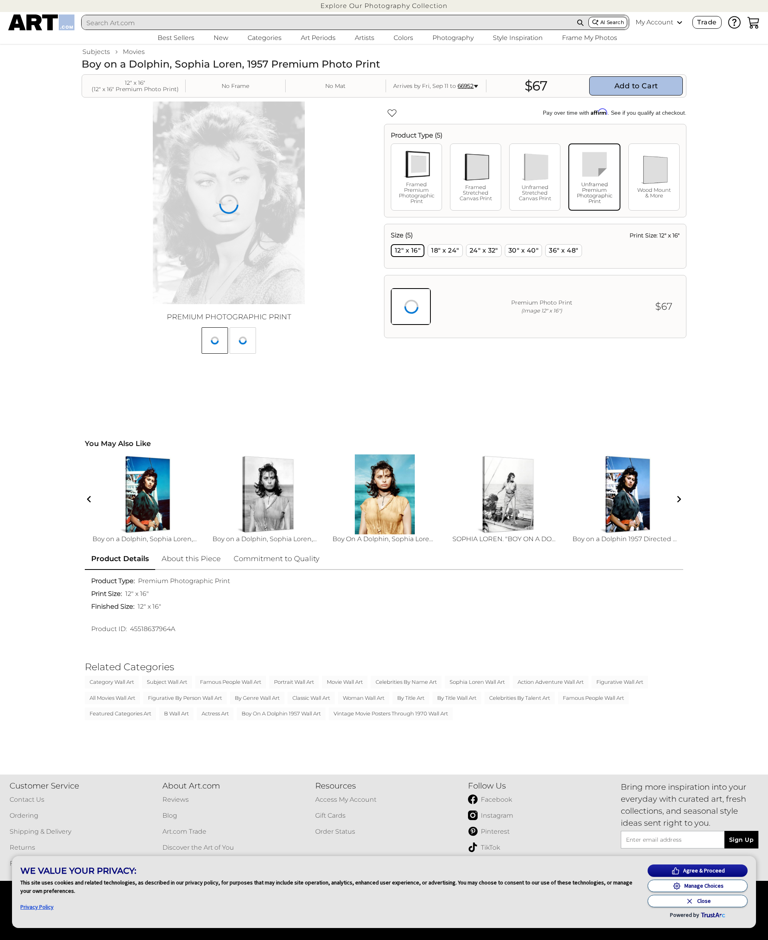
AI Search (612, 22)
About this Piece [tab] (191, 558)
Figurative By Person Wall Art (185, 698)
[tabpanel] (535, 281)
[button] (384, 6)
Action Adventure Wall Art (551, 682)
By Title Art (410, 698)
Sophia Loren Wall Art (477, 682)
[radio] (407, 250)
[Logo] (41, 22)
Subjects (96, 52)
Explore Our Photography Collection (384, 6)
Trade (706, 22)
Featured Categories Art (120, 713)
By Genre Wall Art (257, 698)
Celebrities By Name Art (406, 682)
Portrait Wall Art (294, 682)
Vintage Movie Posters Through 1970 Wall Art (391, 713)
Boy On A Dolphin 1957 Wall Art (281, 713)
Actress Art (215, 713)
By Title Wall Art (456, 698)
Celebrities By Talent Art (519, 698)
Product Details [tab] (120, 558)
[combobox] (327, 22)
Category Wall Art (112, 682)
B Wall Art (176, 713)
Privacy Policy (37, 906)
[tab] (416, 177)
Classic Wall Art (311, 698)
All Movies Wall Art (112, 698)
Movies (134, 52)
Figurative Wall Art (619, 682)
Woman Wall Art (363, 698)
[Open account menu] (679, 22)
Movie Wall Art (345, 682)
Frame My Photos (589, 38)
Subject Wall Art (167, 682)
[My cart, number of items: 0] (753, 22)
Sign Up (741, 839)
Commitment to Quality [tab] (277, 558)
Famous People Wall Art (230, 682)
